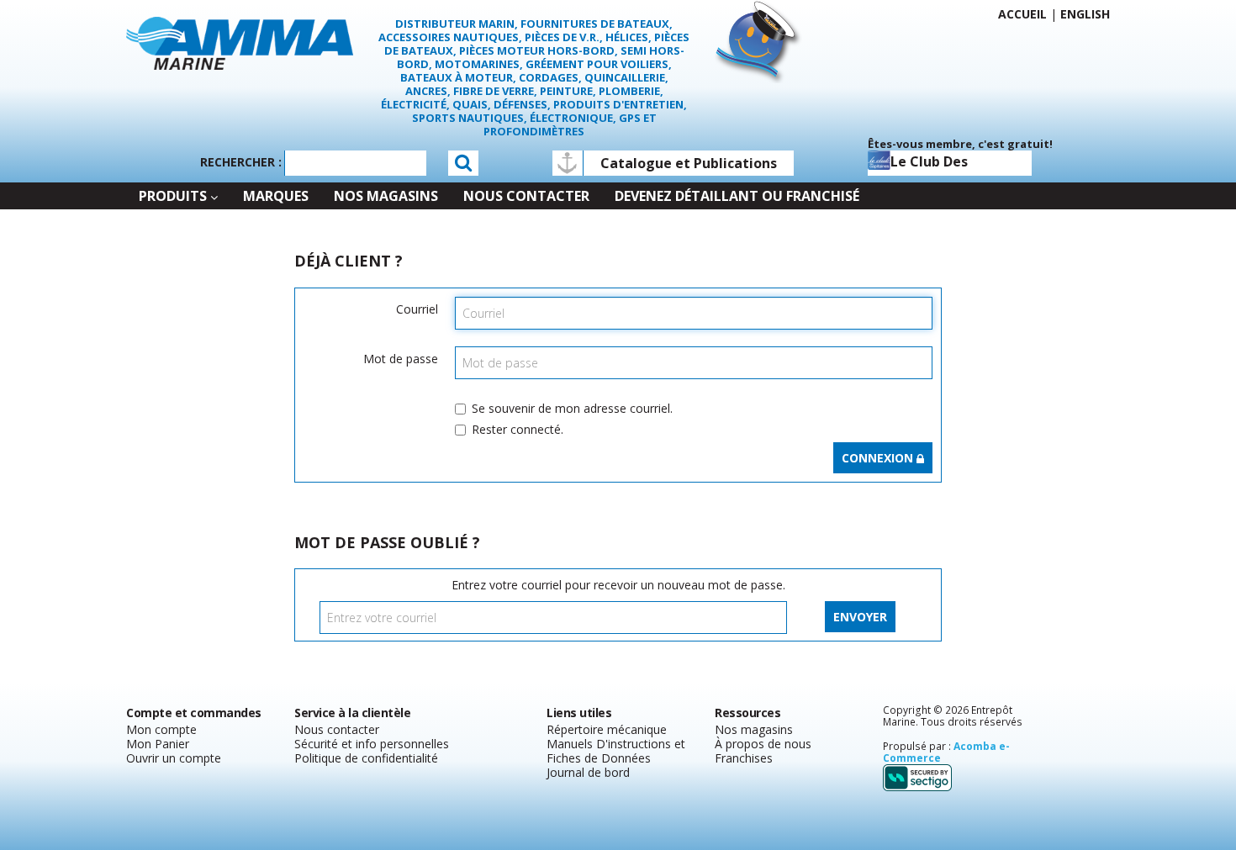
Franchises (744, 758)
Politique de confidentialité (366, 758)
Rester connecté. (517, 429)
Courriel (417, 309)
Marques (276, 196)
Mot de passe (400, 359)
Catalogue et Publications (688, 163)
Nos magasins (754, 729)
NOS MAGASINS (386, 196)
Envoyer (860, 617)
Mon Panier (157, 744)
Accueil (1022, 14)
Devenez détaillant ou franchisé (737, 196)
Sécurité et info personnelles (371, 744)
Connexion (879, 458)
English (1085, 14)
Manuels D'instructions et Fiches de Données (616, 751)
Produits (173, 196)
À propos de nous (763, 744)
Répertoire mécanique (607, 729)
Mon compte (161, 729)
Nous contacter (526, 196)
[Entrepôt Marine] (239, 42)
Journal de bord (588, 772)
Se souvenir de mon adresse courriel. (572, 408)
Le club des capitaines (929, 164)
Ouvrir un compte (173, 758)
